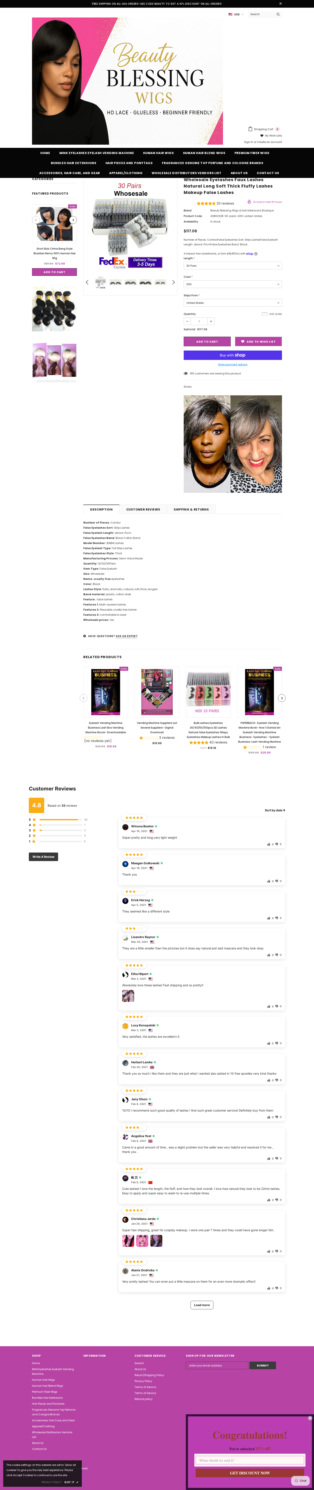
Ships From (192, 295)
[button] (215, 204)
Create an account (269, 142)
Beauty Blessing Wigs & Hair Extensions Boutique (242, 210)
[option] (54, 240)
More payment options (233, 364)
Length (189, 258)
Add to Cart (54, 272)
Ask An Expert (127, 636)
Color (188, 277)
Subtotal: (190, 329)
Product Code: (193, 216)
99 (191, 373)
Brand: (188, 210)
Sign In (249, 142)
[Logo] (127, 81)
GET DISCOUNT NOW (250, 1473)
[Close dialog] (310, 1418)
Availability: (191, 221)
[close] (280, 4)
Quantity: (190, 314)
